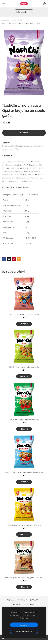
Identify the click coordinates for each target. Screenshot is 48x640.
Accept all (24, 625)
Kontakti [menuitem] (29, 604)
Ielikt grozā (24, 132)
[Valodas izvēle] (44, 4)
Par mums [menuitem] (16, 604)
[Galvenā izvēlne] (4, 4)
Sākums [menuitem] (11, 600)
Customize (24, 618)
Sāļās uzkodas (17, 20)
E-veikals (5, 20)
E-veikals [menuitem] (22, 600)
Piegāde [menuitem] (34, 600)
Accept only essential (24, 631)
